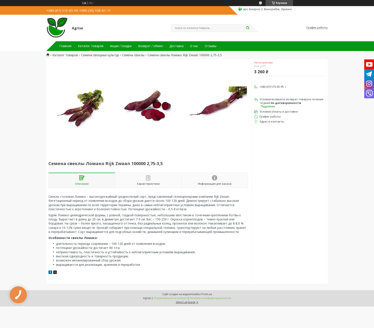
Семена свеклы (133, 55)
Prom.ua (207, 294)
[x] (55, 273)
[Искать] (247, 28)
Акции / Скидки (121, 46)
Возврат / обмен (150, 46)
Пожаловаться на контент (170, 298)
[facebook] (50, 273)
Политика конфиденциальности (210, 298)
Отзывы (210, 46)
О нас (194, 46)
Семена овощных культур (100, 55)
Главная (65, 46)
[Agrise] (57, 27)
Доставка (176, 46)
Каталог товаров (90, 46)
